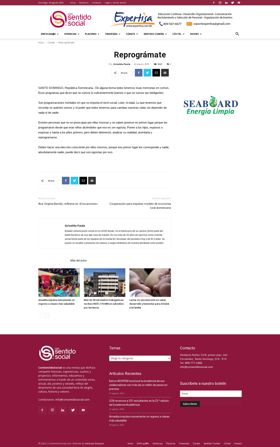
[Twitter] (232, 2)
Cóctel (177, 34)
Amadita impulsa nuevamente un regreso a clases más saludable (139, 418)
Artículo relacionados (53, 260)
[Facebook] (214, 2)
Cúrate (130, 34)
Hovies (194, 34)
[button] (237, 34)
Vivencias (70, 34)
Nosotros (83, 2)
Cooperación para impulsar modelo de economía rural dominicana (140, 206)
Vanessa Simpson (94, 443)
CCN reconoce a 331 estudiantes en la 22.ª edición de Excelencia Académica (139, 402)
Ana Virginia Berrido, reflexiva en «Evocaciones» (68, 204)
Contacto (96, 2)
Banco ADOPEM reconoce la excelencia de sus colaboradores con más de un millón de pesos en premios (138, 384)
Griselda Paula (121, 64)
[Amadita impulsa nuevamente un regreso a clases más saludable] (59, 282)
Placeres (90, 34)
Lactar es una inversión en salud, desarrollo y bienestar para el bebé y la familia (149, 304)
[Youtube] (239, 2)
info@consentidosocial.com (72, 399)
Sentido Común (154, 34)
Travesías (111, 34)
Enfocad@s (48, 34)
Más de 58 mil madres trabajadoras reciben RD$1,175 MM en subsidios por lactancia (104, 304)
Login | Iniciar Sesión (115, 2)
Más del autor (78, 260)
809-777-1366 (193, 362)
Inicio (73, 2)
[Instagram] (220, 2)
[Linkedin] (226, 2)
